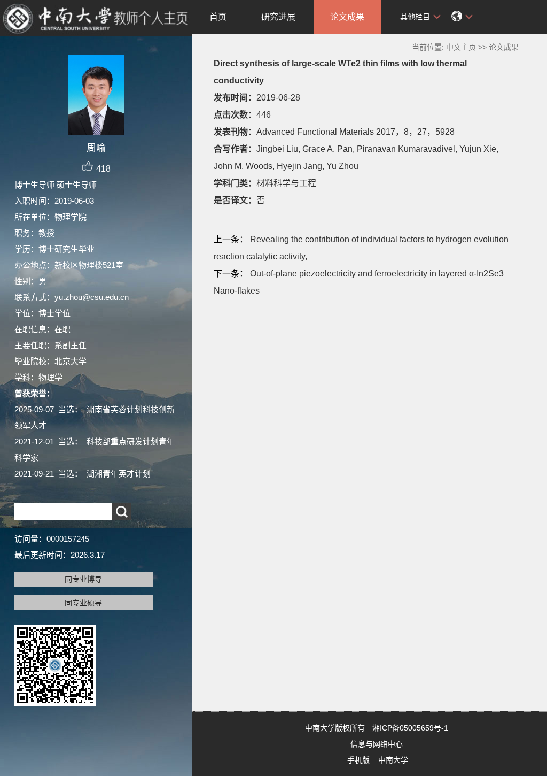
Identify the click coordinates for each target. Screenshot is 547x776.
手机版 (358, 760)
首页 (217, 16)
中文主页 (461, 47)
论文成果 (347, 16)
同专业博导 (83, 579)
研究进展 (278, 16)
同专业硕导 (83, 602)
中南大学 (393, 760)
